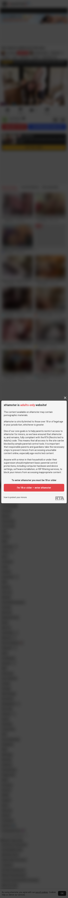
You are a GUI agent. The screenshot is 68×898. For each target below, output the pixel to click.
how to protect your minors (15, 497)
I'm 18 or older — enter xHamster (34, 487)
